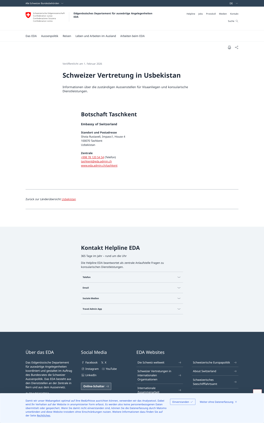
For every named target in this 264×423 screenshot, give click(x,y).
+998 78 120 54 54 (92, 157)
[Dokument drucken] (229, 47)
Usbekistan (69, 199)
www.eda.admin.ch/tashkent (99, 165)
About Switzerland (204, 371)
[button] (31, 35)
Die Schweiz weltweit (151, 362)
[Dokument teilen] (236, 47)
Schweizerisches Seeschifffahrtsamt (205, 382)
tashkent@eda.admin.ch (96, 161)
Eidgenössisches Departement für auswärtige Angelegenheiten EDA (113, 15)
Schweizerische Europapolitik (211, 362)
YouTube (111, 369)
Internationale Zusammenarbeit (148, 390)
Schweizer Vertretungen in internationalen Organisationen (154, 375)
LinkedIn (90, 375)
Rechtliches (43, 415)
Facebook (91, 362)
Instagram (92, 369)
